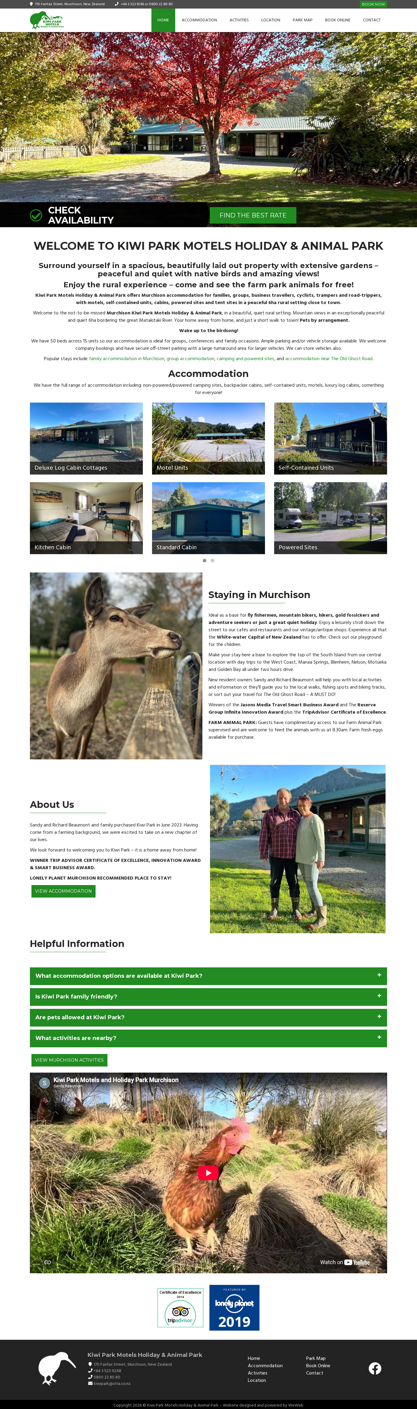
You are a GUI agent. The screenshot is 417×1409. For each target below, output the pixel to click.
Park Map (303, 20)
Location (270, 20)
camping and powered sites (245, 359)
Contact (372, 20)
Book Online (337, 20)
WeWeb (295, 1405)
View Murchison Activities (69, 1060)
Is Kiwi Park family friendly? (76, 996)
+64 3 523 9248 (132, 4)
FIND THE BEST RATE (253, 215)
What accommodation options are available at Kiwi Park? (118, 976)
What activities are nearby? (75, 1038)
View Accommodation (63, 891)
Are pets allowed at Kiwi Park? (80, 1017)
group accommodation (190, 359)
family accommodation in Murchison (126, 359)
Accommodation (199, 20)
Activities (239, 20)
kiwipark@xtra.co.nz (112, 1383)
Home (163, 20)
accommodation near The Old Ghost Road (328, 359)
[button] (5, 129)
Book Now (373, 4)
